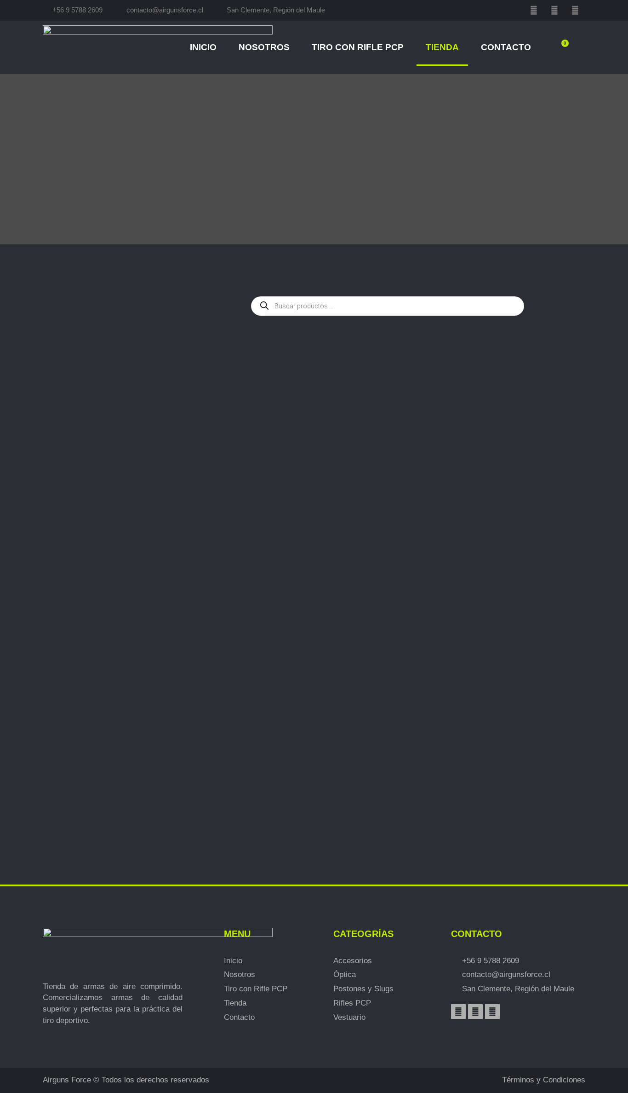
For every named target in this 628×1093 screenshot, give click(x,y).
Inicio (203, 47)
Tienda (442, 47)
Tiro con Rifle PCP (358, 47)
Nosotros (264, 47)
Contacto (506, 47)
